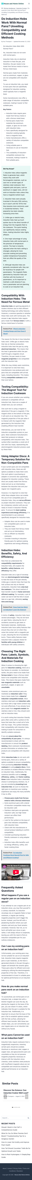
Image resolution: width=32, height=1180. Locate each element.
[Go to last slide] (5, 1096)
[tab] (12, 1107)
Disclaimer (20, 1171)
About (4, 1168)
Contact (9, 1168)
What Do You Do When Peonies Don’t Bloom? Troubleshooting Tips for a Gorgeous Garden (14, 1136)
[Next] (26, 1096)
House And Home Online (22, 1174)
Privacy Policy (17, 1168)
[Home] (2, 8)
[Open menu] (29, 3)
